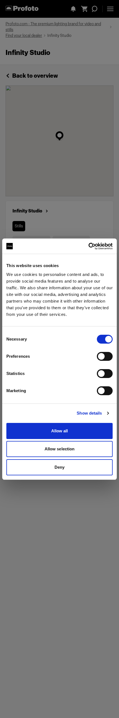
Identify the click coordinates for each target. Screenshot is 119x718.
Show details (89, 413)
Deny (59, 467)
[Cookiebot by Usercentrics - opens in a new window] (88, 246)
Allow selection (60, 448)
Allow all (59, 430)
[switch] (105, 356)
